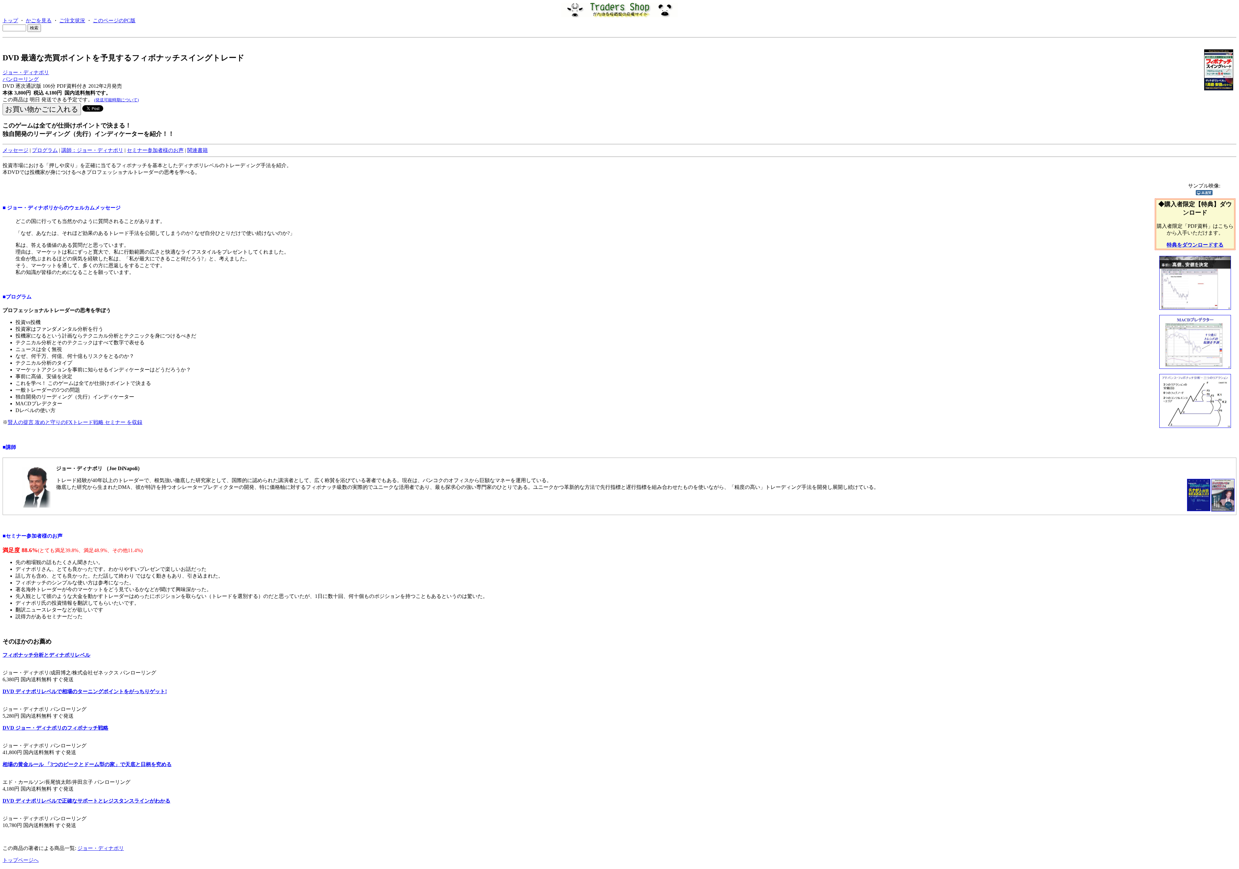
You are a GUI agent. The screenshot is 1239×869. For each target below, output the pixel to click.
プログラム (45, 150)
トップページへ (21, 860)
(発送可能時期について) (116, 99)
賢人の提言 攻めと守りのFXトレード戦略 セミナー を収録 (75, 422)
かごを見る (39, 20)
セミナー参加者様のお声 (155, 150)
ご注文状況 (72, 20)
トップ (10, 20)
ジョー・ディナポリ (26, 72)
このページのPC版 (114, 20)
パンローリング (21, 79)
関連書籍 (197, 150)
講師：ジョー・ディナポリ (92, 150)
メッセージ (15, 150)
